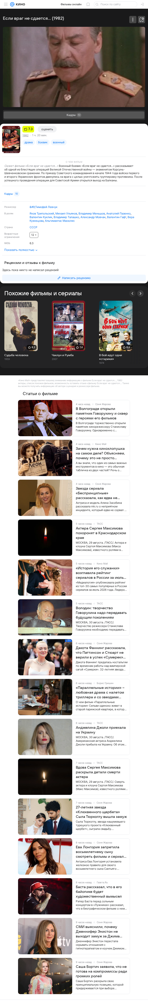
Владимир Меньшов (92, 213)
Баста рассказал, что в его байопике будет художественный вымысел (99, 891)
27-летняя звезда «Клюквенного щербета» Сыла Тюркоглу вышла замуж (101, 812)
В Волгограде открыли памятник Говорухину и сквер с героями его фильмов (102, 413)
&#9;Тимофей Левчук (43, 207)
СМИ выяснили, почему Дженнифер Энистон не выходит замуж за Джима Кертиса (98, 932)
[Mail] (12, 4)
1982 (25, 135)
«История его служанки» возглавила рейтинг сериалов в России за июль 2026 (100, 573)
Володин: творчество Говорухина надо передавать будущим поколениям (101, 613)
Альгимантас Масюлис (60, 220)
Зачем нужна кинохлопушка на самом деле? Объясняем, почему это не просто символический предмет (100, 453)
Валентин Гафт (116, 217)
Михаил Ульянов (66, 213)
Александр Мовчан (93, 217)
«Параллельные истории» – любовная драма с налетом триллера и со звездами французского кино (100, 693)
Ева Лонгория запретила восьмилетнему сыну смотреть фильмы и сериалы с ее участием (101, 852)
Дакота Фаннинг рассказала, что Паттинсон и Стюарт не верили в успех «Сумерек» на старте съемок (101, 653)
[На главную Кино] (19, 4)
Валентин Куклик (41, 217)
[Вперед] (140, 293)
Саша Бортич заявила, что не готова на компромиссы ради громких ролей (101, 971)
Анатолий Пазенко (118, 213)
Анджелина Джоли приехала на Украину (101, 730)
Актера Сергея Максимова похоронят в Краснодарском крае (101, 533)
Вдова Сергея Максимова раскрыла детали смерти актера (98, 772)
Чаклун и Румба (63, 355)
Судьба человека (16, 355)
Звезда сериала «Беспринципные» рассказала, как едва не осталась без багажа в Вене (100, 493)
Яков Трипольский (42, 213)
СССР (33, 227)
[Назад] (132, 293)
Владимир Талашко (66, 217)
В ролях (8, 213)
